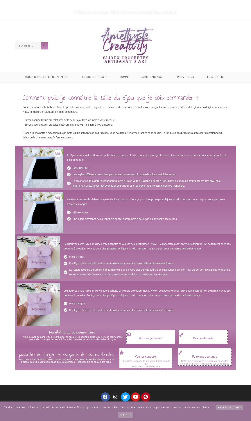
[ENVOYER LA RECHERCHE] (44, 45)
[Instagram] (115, 397)
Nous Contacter (135, 4)
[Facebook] (105, 397)
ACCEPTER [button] (125, 415)
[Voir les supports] (121, 352)
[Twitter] (125, 397)
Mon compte (112, 4)
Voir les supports (146, 356)
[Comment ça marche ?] (129, 334)
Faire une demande (203, 338)
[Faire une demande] (181, 334)
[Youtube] (135, 397)
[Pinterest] (145, 397)
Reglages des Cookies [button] (229, 407)
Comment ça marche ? (151, 338)
